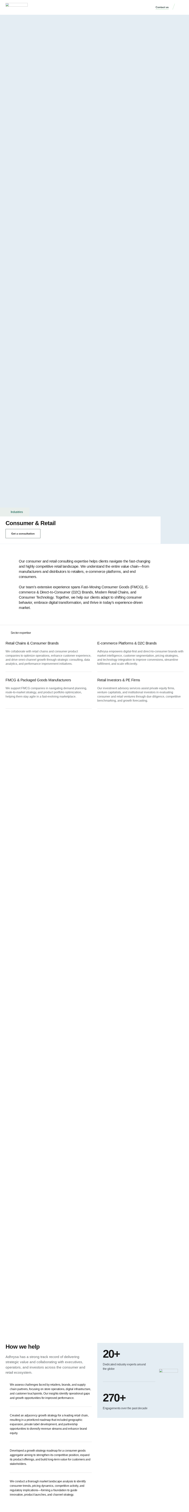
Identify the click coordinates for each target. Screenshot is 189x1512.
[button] (180, 7)
